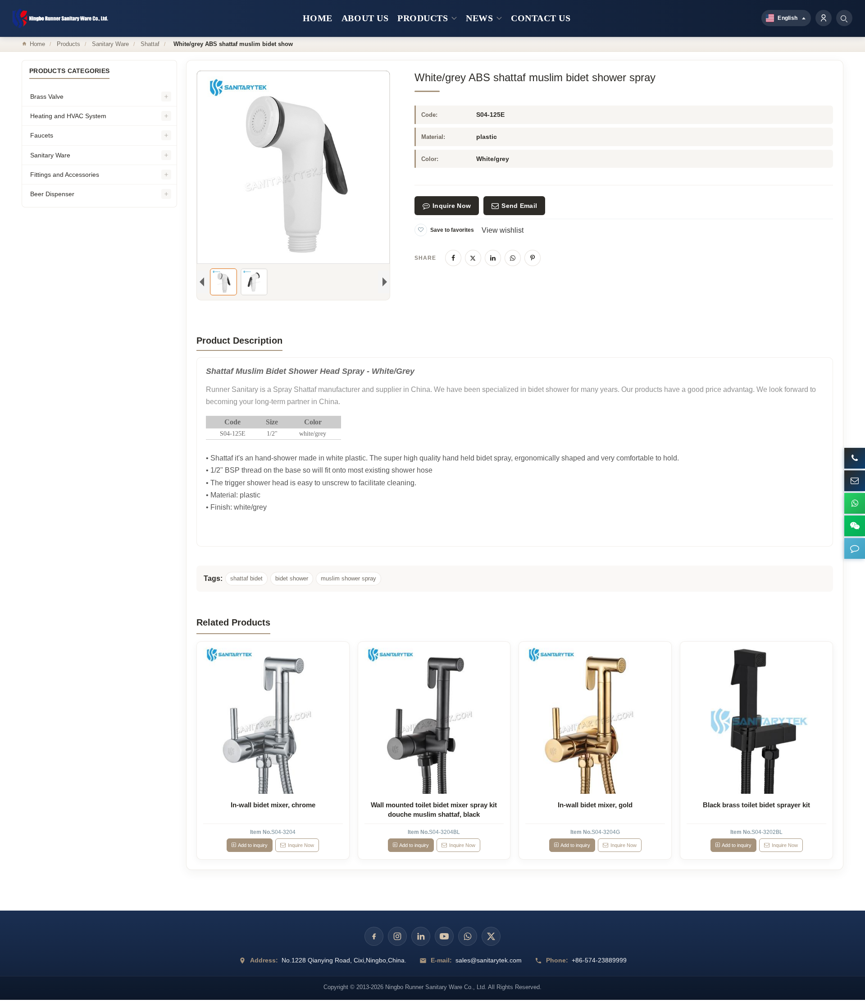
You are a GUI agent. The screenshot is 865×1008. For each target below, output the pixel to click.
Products (68, 44)
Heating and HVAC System (68, 116)
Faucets (41, 135)
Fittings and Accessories (64, 174)
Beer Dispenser (52, 194)
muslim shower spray (348, 578)
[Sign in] (823, 18)
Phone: (557, 960)
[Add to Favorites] (420, 230)
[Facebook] (453, 258)
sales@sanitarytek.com (488, 960)
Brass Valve (47, 96)
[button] (854, 548)
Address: (264, 960)
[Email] (854, 480)
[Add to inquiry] (273, 718)
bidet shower (291, 578)
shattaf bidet (246, 578)
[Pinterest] (532, 258)
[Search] (844, 18)
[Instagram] (397, 936)
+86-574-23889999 (599, 960)
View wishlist (503, 230)
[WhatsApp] (513, 258)
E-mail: (441, 960)
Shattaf (150, 44)
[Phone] (854, 458)
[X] (473, 258)
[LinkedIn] (493, 258)
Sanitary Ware (110, 44)
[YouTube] (444, 936)
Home (37, 44)
